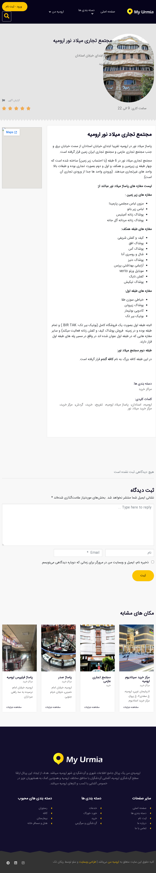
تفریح (99, 405)
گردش (79, 405)
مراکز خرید (105, 64)
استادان (136, 405)
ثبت (143, 575)
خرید (89, 405)
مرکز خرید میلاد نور (140, 409)
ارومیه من (113, 862)
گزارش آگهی (14, 100)
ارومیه (148, 405)
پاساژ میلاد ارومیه (117, 405)
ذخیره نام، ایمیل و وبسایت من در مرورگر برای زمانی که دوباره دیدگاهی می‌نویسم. (95, 562)
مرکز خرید (67, 405)
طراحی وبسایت (87, 862)
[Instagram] (23, 863)
